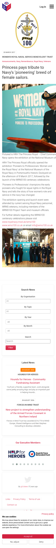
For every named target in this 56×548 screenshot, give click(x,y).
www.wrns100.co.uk (12, 225)
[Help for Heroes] (17, 454)
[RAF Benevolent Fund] (39, 454)
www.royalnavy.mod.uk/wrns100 (18, 222)
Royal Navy (38, 61)
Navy (18, 61)
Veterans (47, 61)
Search (28, 337)
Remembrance (27, 61)
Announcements (9, 61)
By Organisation (28, 296)
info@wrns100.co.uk (42, 225)
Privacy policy (48, 514)
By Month (28, 326)
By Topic (28, 307)
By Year (28, 317)
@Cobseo (24, 487)
